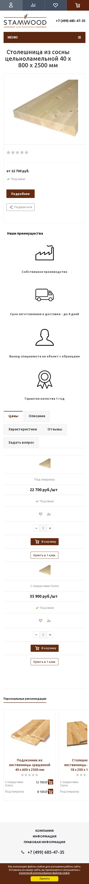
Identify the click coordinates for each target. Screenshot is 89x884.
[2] (13, 152)
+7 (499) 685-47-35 (70, 20)
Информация (44, 836)
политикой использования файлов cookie (44, 872)
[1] (8, 152)
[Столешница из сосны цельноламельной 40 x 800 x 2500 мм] (44, 110)
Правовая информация (44, 842)
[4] (22, 152)
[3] (17, 152)
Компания (44, 830)
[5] (26, 152)
